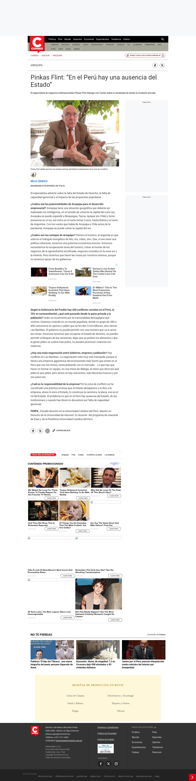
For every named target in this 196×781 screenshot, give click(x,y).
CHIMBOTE (76, 44)
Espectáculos (102, 39)
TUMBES (77, 49)
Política (52, 39)
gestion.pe (82, 776)
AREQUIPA (55, 44)
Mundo (67, 39)
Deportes (77, 39)
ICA (128, 44)
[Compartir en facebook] (155, 65)
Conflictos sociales (94, 455)
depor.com (95, 776)
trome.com (109, 776)
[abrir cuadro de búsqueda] (162, 39)
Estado (81, 455)
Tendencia (116, 39)
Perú (60, 39)
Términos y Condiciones (107, 727)
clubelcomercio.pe (64, 776)
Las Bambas (110, 455)
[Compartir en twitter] (162, 65)
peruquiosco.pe (144, 776)
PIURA (53, 49)
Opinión (156, 742)
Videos (126, 39)
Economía (89, 39)
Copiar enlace (63, 430)
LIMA (159, 44)
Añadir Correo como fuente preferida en (145, 55)
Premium (157, 752)
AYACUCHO (66, 44)
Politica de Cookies (105, 739)
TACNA (68, 49)
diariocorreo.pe (125, 776)
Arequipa (37, 65)
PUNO (61, 49)
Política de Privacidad (107, 733)
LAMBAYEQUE (150, 44)
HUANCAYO (110, 44)
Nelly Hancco (39, 181)
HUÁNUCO (120, 44)
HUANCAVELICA (97, 44)
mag (157, 776)
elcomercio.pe (45, 776)
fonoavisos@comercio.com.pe (69, 740)
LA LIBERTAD (137, 44)
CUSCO (85, 44)
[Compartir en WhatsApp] (47, 430)
